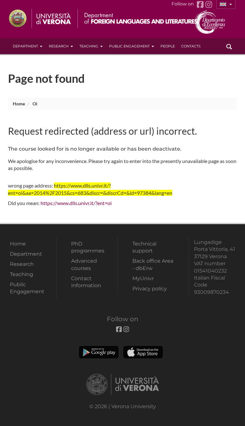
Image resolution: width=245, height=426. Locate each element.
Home (19, 103)
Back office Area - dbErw (152, 264)
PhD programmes (87, 247)
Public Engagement (129, 46)
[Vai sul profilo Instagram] (208, 4)
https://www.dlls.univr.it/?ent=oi (76, 203)
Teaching (88, 46)
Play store (99, 352)
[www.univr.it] (40, 18)
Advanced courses (84, 264)
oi (35, 103)
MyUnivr (143, 278)
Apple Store (143, 352)
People (167, 46)
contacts (191, 46)
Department (25, 46)
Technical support (144, 247)
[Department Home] (138, 18)
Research (59, 46)
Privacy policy (149, 289)
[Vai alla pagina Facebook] (201, 4)
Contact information (86, 281)
